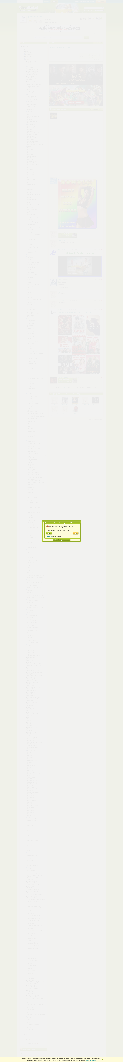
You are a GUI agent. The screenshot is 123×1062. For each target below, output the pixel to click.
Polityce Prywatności (91, 1060)
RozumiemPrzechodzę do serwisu (62, 539)
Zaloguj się (49, 536)
